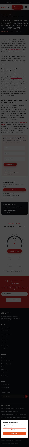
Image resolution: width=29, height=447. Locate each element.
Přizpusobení (14, 430)
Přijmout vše (14, 433)
